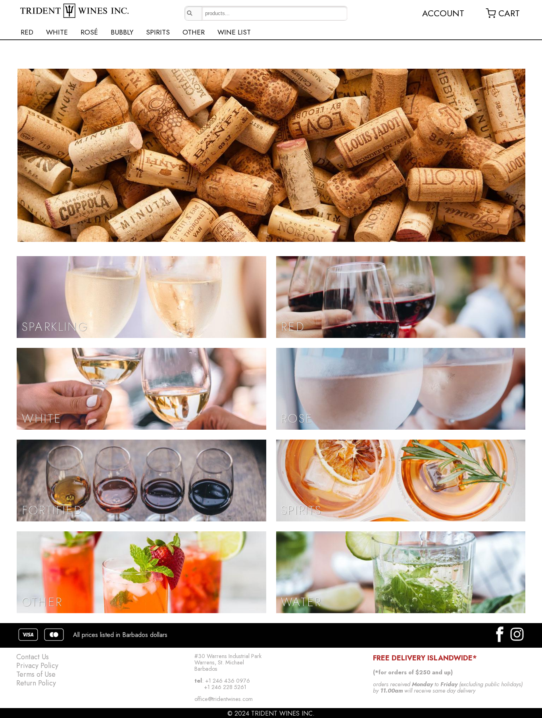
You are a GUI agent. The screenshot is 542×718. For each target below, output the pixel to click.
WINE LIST (234, 32)
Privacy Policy (37, 665)
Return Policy (36, 683)
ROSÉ (89, 32)
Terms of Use (36, 674)
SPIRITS (158, 32)
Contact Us (32, 657)
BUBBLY (122, 32)
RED (27, 32)
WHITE (57, 32)
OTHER (194, 32)
